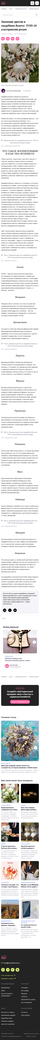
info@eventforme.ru (12, 963)
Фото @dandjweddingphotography (12, 85)
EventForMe (14, 665)
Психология (9, 656)
